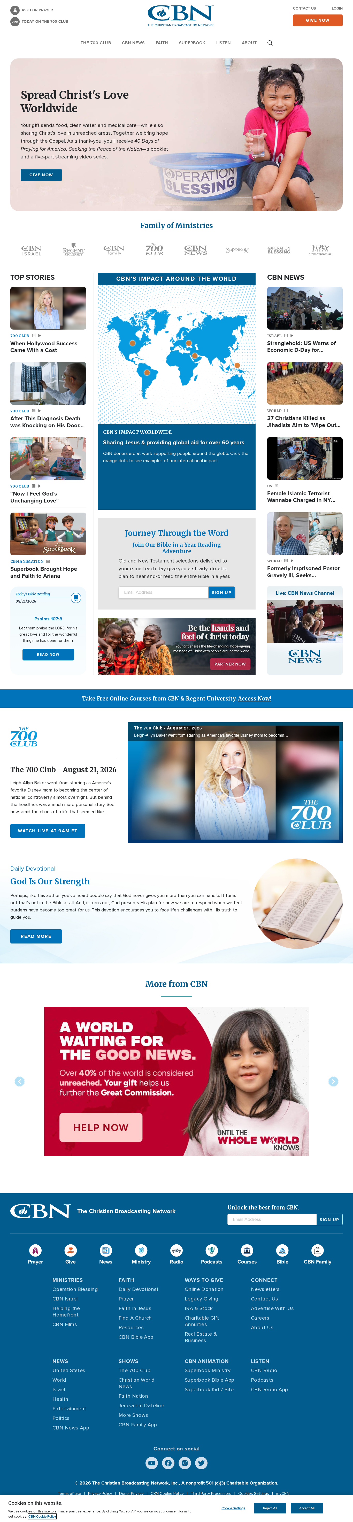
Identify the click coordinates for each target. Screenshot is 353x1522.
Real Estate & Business (201, 1337)
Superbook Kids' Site (209, 1390)
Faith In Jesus (135, 1308)
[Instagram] (185, 1463)
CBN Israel (65, 1299)
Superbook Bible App (209, 1380)
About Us (262, 1328)
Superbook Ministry (208, 1370)
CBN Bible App (136, 1337)
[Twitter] (201, 1463)
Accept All (306, 1507)
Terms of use (69, 1493)
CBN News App (70, 1428)
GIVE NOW (41, 175)
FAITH (162, 43)
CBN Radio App (269, 1390)
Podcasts (262, 1380)
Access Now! (254, 698)
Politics (61, 1418)
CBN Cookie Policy (167, 1493)
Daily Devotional (138, 1289)
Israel (58, 1390)
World (59, 1380)
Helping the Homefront (66, 1311)
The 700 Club (96, 43)
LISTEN (223, 43)
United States (69, 1370)
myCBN (282, 1493)
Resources (131, 1328)
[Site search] (270, 45)
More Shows (133, 1415)
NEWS (60, 1361)
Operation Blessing (75, 1289)
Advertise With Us (272, 1308)
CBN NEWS (133, 43)
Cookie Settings (233, 1507)
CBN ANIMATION (207, 1361)
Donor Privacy (131, 1493)
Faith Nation (133, 1396)
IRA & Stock (199, 1308)
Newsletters (265, 1289)
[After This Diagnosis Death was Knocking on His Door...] (48, 383)
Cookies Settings (253, 1493)
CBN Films (64, 1324)
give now (318, 20)
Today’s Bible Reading (33, 594)
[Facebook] (168, 1463)
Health (60, 1399)
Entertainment (69, 1409)
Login (337, 8)
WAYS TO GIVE (204, 1280)
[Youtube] (151, 1463)
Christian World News (137, 1383)
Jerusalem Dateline (141, 1406)
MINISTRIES (67, 1280)
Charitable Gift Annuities (202, 1321)
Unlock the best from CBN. (263, 1207)
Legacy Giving (202, 1299)
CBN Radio (264, 1370)
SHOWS (129, 1361)
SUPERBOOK (192, 43)
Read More (36, 936)
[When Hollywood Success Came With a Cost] (48, 308)
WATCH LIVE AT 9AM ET (48, 830)
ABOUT (249, 43)
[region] (176, 1508)
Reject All (270, 1507)
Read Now (48, 654)
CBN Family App (138, 1425)
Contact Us (304, 8)
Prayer (126, 1299)
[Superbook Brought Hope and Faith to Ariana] (48, 534)
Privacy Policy (100, 1493)
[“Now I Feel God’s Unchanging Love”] (48, 458)
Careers (260, 1318)
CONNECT (264, 1280)
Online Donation (204, 1289)
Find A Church (135, 1318)
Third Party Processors (211, 1493)
